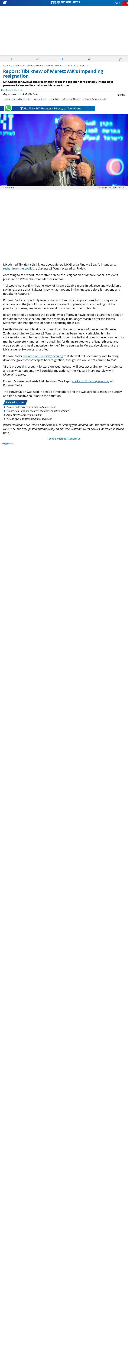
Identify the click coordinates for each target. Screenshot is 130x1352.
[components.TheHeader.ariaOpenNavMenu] (20, 2)
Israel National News (13, 66)
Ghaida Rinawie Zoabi (94, 99)
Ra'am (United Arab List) (17, 99)
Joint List (54, 99)
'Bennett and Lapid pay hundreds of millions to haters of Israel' (37, 410)
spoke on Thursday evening (90, 381)
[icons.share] (125, 3)
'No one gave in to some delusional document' (29, 418)
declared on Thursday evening (43, 356)
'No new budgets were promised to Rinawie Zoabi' (31, 406)
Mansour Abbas (71, 99)
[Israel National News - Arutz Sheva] (65, 2)
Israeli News (30, 66)
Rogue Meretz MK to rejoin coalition (24, 414)
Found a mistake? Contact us (63, 439)
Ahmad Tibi (40, 99)
